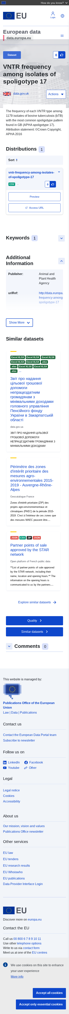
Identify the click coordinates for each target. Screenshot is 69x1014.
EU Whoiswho (13, 872)
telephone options (29, 943)
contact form (31, 948)
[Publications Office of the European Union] (33, 690)
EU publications (14, 878)
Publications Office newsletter (23, 831)
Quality (32, 620)
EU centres (39, 952)
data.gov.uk (21, 93)
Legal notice (11, 790)
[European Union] (33, 910)
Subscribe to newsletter (19, 740)
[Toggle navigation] (61, 36)
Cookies (8, 795)
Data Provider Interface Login (23, 884)
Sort (11, 160)
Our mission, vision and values (24, 826)
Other (32, 767)
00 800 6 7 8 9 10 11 (27, 938)
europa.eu (35, 919)
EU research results (16, 865)
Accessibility (11, 801)
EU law (8, 852)
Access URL (36, 207)
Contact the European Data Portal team (29, 735)
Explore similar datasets (37, 602)
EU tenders (10, 859)
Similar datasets (32, 631)
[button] (54, 2)
